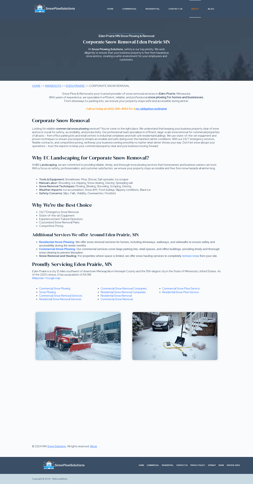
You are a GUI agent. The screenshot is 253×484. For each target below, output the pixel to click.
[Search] (220, 9)
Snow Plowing (47, 292)
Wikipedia (37, 278)
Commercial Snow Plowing (54, 288)
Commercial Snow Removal (117, 299)
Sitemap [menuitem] (212, 465)
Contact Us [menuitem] (175, 8)
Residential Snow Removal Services (60, 299)
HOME (36, 86)
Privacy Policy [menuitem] (197, 465)
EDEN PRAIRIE (75, 86)
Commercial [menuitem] (129, 8)
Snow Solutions (56, 446)
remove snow (190, 255)
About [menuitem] (195, 8)
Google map (53, 278)
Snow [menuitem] (221, 465)
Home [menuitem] (110, 8)
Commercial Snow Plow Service (181, 288)
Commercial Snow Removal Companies (124, 288)
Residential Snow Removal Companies (123, 292)
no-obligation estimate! (151, 109)
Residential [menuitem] (153, 8)
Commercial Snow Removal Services (60, 296)
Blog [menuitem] (211, 8)
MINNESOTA (53, 86)
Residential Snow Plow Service (180, 292)
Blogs (93, 446)
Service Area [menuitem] (233, 465)
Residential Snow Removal (116, 296)
